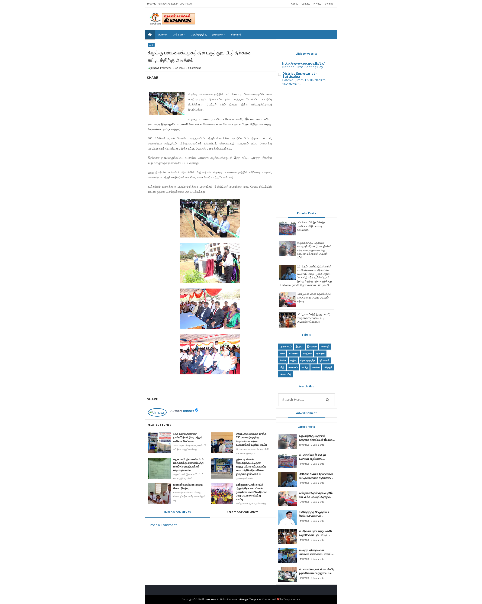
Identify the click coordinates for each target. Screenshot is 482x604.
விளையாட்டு (285, 374)
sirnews (188, 411)
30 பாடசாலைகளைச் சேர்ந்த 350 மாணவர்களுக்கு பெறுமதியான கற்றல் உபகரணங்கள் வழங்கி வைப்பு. (252, 439)
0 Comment (194, 67)
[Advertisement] (306, 149)
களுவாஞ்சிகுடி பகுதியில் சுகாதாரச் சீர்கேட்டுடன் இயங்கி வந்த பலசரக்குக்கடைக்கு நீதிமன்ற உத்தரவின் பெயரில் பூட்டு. (314, 250)
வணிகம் (316, 367)
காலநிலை (307, 353)
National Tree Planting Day (302, 67)
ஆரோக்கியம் (286, 346)
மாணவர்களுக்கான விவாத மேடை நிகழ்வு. (188, 486)
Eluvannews (209, 599)
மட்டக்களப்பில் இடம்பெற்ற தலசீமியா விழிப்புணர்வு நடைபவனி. (311, 225)
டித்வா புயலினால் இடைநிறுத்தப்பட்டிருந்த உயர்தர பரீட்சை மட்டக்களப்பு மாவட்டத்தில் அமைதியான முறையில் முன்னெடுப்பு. (251, 466)
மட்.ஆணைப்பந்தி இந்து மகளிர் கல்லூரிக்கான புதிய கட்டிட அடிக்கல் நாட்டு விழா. (313, 317)
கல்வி (151, 45)
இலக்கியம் (312, 346)
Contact (305, 3)
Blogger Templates (251, 599)
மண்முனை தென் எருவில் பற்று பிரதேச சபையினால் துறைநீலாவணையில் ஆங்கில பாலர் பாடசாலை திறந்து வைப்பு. (251, 492)
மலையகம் (293, 367)
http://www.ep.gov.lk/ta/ (303, 63)
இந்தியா (299, 346)
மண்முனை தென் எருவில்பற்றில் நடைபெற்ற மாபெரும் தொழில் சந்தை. (314, 297)
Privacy (317, 3)
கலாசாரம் (325, 346)
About (294, 3)
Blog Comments (179, 512)
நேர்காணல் (324, 360)
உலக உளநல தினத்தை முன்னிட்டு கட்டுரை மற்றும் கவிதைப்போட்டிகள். (187, 437)
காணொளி (162, 34)
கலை (282, 353)
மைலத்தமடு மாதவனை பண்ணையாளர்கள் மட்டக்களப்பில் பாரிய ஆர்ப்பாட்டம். (317, 552)
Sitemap (329, 3)
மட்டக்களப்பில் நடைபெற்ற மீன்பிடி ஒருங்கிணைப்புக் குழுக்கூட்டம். (316, 571)
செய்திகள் (179, 34)
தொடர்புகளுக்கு (199, 34)
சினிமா (283, 360)
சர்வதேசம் (236, 34)
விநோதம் (328, 367)
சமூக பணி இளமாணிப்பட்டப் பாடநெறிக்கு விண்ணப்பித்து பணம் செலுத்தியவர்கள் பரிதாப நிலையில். (188, 464)
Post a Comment (163, 525)
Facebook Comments (243, 512)
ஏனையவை (219, 34)
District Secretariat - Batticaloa (299, 75)
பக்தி (282, 367)
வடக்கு (305, 367)
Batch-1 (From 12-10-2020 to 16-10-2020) (304, 82)
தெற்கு (293, 360)
